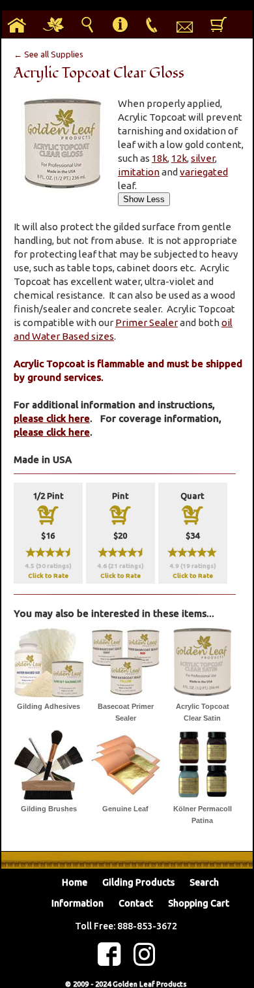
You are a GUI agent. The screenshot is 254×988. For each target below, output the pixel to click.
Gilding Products (138, 882)
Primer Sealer (146, 322)
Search (204, 882)
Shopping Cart (198, 903)
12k (179, 158)
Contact (136, 903)
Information (77, 903)
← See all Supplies (48, 54)
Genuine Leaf (125, 809)
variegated (204, 171)
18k (159, 158)
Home (74, 882)
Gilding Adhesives (48, 706)
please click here (52, 418)
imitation (139, 171)
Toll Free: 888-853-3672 (126, 926)
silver (203, 158)
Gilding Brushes (49, 809)
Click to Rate (48, 575)
